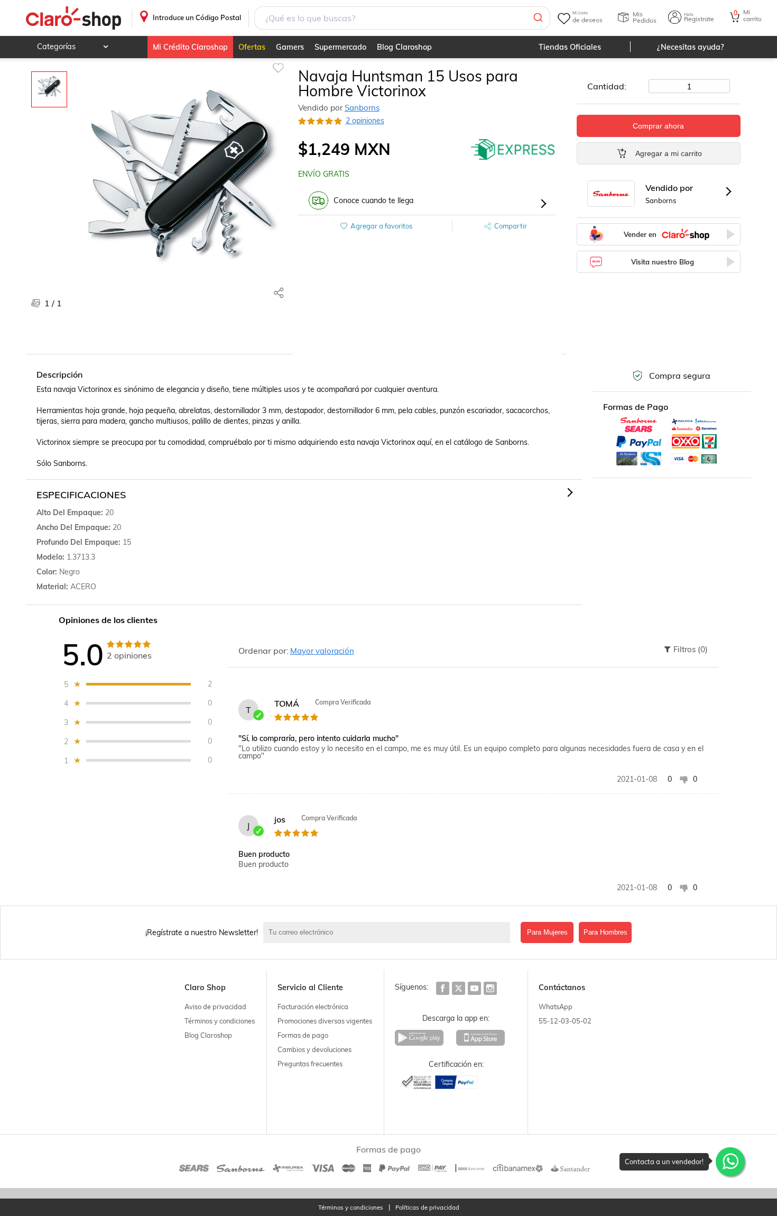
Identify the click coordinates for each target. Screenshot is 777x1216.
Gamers (290, 47)
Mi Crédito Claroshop (190, 47)
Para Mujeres (547, 932)
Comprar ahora (658, 126)
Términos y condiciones (219, 1021)
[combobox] (402, 18)
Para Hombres (605, 932)
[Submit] (537, 18)
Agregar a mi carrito (668, 153)
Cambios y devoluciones (315, 1049)
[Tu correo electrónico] (389, 932)
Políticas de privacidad (427, 1208)
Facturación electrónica (313, 1006)
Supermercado (340, 47)
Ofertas (251, 47)
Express (513, 149)
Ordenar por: (263, 650)
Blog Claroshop (404, 47)
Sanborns (362, 108)
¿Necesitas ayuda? (690, 47)
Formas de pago (303, 1035)
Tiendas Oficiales (570, 47)
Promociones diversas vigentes (325, 1021)
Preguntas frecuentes (310, 1063)
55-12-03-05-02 (565, 1021)
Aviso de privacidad (215, 1006)
